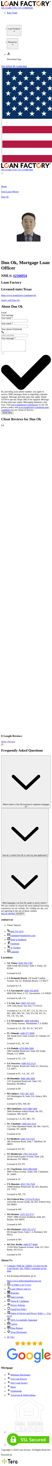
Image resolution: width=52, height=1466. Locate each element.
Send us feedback (18, 939)
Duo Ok (5, 197)
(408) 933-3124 (28, 1063)
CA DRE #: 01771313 (20, 1285)
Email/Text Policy (18, 1309)
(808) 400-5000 (28, 1078)
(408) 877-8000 (27, 1033)
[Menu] (2, 173)
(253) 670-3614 (32, 1199)
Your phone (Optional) (11, 329)
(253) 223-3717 (27, 1214)
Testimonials (16, 1391)
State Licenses (16, 1297)
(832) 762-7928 (28, 1184)
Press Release (16, 1328)
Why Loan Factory (19, 1383)
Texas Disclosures (18, 1332)
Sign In (4, 66)
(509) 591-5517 (29, 1229)
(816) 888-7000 (30, 1108)
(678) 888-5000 (26, 1048)
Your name (7, 318)
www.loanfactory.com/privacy (25, 404)
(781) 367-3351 (27, 1093)
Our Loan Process (18, 1379)
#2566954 (20, 276)
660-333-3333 (16, 931)
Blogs (13, 1387)
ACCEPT (20, 914)
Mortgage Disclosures (20, 1375)
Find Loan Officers (10, 191)
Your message (8, 338)
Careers (13, 1324)
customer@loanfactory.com (22, 935)
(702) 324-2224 (30, 1154)
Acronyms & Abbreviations (23, 1395)
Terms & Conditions (19, 1301)
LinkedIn (14, 952)
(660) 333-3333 (28, 1003)
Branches (14, 1293)
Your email (7, 323)
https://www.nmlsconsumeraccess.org (24, 1281)
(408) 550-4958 (31, 990)
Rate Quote (12, 13)
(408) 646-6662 (32, 1021)
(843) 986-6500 (30, 1169)
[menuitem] (14, 30)
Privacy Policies (17, 1305)
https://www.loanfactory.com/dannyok (18, 295)
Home (4, 186)
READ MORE (8, 913)
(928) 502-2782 (25, 963)
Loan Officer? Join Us (20, 1289)
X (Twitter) (15, 947)
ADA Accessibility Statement (23, 1320)
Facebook (14, 943)
